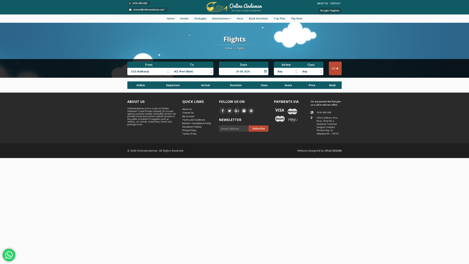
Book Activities (258, 18)
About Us (322, 3)
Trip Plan (279, 18)
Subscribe (258, 128)
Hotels (184, 18)
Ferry (240, 18)
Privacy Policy (189, 130)
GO (333, 68)
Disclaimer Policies (192, 126)
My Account (188, 116)
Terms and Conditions (193, 119)
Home (170, 18)
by (319, 150)
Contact (335, 3)
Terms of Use (189, 133)
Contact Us (188, 112)
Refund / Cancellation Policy (196, 123)
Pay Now (296, 18)
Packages (200, 18)
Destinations (220, 18)
